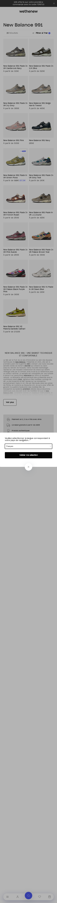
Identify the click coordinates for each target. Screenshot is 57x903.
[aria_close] (28, 467)
